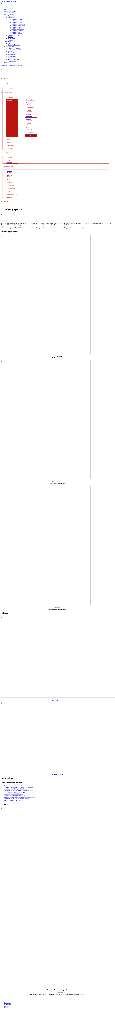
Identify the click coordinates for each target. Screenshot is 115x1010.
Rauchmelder (11, 53)
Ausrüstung (7, 41)
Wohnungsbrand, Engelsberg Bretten (14, 795)
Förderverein (11, 40)
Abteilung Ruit (16, 32)
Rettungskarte (12, 54)
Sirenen (10, 58)
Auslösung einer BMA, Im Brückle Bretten (16, 789)
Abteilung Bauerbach (18, 21)
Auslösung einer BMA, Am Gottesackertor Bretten (18, 790)
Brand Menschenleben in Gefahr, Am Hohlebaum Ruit (19, 797)
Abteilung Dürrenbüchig (18, 25)
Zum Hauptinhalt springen (8, 1)
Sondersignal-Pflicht (13, 59)
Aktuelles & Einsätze (10, 11)
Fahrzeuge (11, 43)
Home (6, 9)
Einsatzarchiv (12, 12)
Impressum (7, 1003)
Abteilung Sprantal (17, 33)
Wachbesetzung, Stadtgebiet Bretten (14, 792)
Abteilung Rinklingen (18, 30)
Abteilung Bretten (17, 19)
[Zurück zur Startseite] (8, 5)
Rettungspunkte (12, 56)
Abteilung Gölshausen (18, 27)
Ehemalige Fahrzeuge (14, 45)
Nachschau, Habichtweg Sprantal (13, 800)
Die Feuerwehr (8, 14)
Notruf (10, 51)
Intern (6, 1007)
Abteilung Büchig (17, 22)
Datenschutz (7, 1004)
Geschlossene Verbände (14, 50)
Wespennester (12, 61)
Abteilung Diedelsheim (18, 24)
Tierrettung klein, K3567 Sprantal (13, 794)
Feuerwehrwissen (9, 46)
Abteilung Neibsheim (18, 29)
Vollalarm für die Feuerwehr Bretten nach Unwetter (19, 787)
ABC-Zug (11, 37)
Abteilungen (11, 17)
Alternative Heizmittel (14, 48)
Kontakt (6, 62)
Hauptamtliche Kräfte (14, 35)
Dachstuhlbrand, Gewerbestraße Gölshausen (17, 786)
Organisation (11, 16)
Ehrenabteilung (12, 38)
